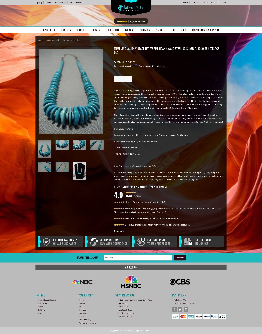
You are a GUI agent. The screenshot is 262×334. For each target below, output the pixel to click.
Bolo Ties (81, 30)
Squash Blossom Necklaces (205, 30)
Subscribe (179, 257)
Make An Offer (60, 2)
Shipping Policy (85, 320)
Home (40, 40)
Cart (225, 3)
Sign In (196, 2)
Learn (71, 2)
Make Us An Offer (180, 300)
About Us (48, 2)
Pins (173, 30)
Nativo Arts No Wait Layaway (184, 303)
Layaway (38, 2)
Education (83, 310)
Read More (119, 231)
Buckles (96, 30)
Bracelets (66, 30)
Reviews (79, 2)
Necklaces (145, 30)
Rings (183, 30)
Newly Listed (49, 30)
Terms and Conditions (87, 323)
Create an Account (210, 2)
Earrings (129, 30)
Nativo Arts (128, 330)
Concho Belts (112, 30)
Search (185, 2)
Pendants (160, 30)
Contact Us (83, 316)
